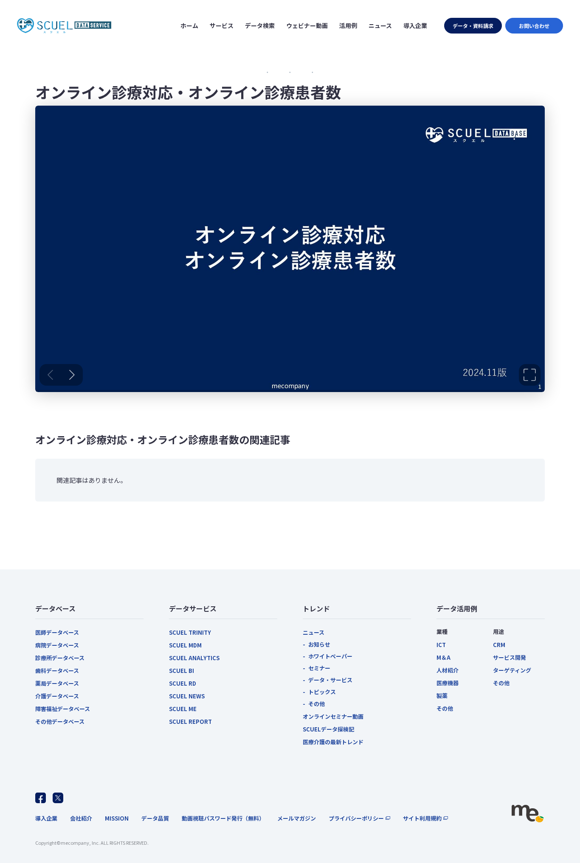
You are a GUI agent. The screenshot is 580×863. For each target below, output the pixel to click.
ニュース (313, 632)
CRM (499, 645)
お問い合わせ (534, 25)
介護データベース (57, 696)
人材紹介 (447, 670)
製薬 (442, 696)
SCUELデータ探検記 (328, 729)
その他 (316, 704)
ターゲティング (512, 670)
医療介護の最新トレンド (333, 742)
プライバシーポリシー (356, 818)
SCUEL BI (181, 671)
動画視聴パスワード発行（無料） (223, 818)
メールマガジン (296, 818)
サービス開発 (509, 657)
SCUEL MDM (185, 645)
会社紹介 (81, 818)
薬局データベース (57, 683)
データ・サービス (330, 680)
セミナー (319, 668)
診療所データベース (59, 658)
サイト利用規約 (422, 818)
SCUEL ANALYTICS (194, 658)
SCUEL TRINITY (190, 632)
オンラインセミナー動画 (333, 716)
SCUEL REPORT (190, 721)
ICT (441, 645)
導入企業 (46, 818)
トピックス (322, 692)
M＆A (443, 657)
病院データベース (57, 645)
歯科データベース (57, 671)
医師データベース (57, 632)
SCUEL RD (182, 683)
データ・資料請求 (473, 25)
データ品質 (155, 818)
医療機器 (447, 683)
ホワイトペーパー (330, 656)
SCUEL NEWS (187, 696)
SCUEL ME (183, 709)
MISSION (117, 818)
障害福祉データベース (62, 709)
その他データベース (59, 721)
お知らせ (319, 644)
